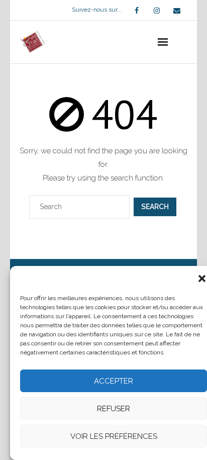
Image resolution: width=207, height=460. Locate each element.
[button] (202, 278)
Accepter (113, 381)
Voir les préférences (113, 436)
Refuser (113, 408)
